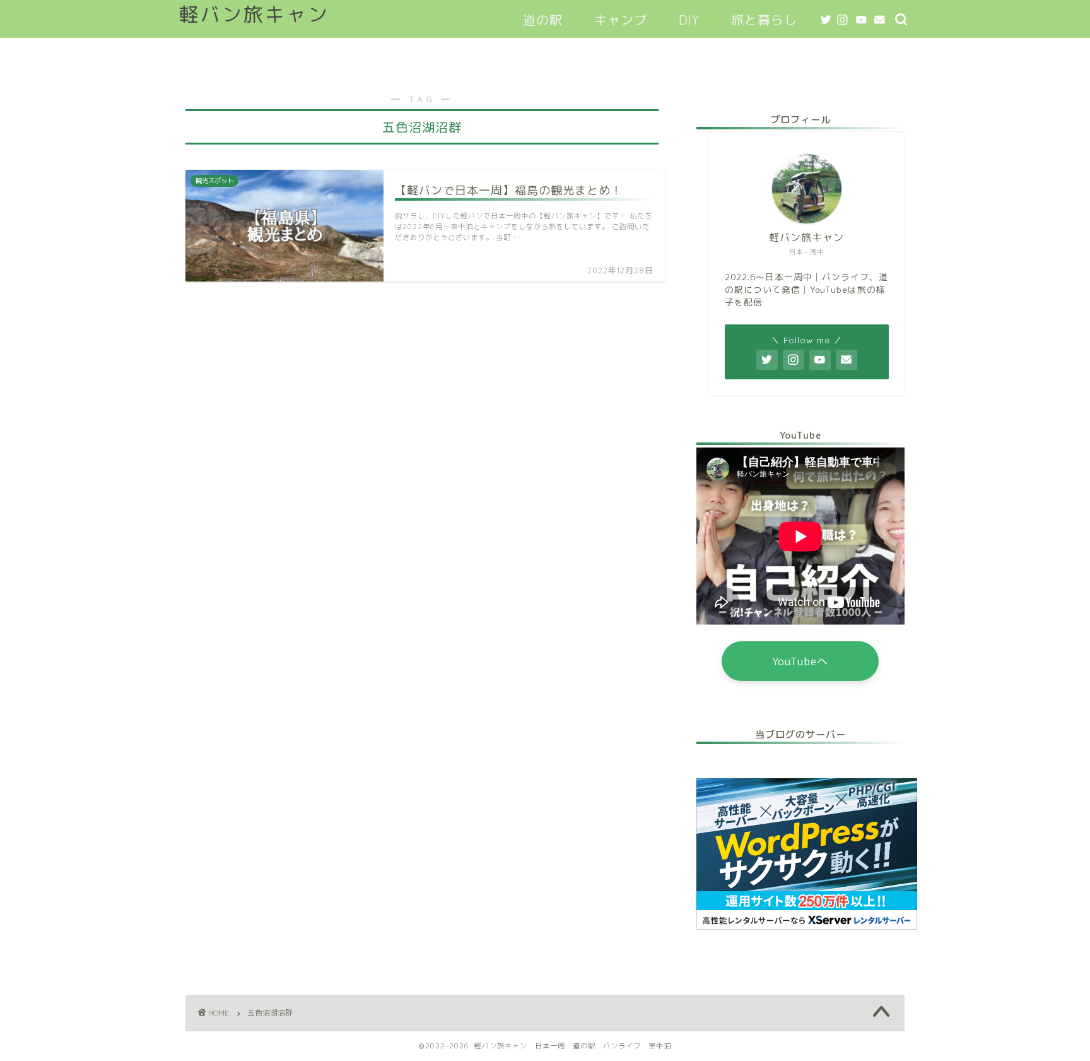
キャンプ (620, 20)
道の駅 (543, 20)
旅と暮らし (764, 20)
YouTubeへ (800, 661)
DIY (689, 20)
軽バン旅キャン (254, 14)
